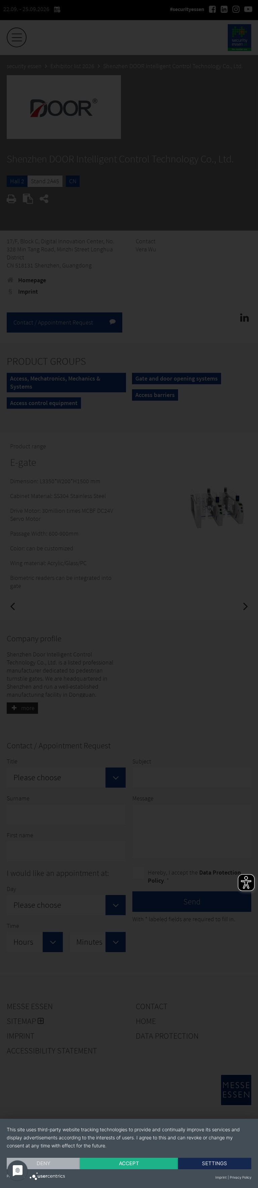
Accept (129, 1163)
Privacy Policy (240, 1177)
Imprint (221, 1177)
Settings (214, 1163)
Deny (43, 1163)
